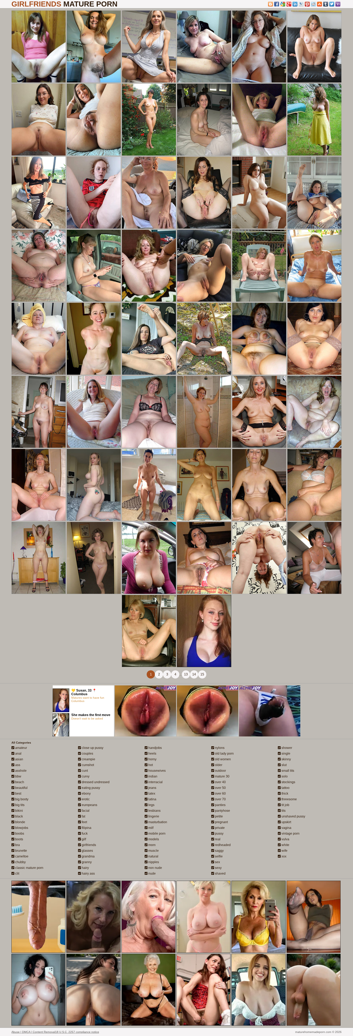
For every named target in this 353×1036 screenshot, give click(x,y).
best (17, 793)
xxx (283, 856)
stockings (288, 782)
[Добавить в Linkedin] (295, 4)
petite (218, 816)
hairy (85, 867)
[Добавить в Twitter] (331, 4)
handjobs (154, 748)
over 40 (220, 782)
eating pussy (90, 787)
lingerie (153, 816)
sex (217, 862)
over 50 (220, 787)
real (217, 839)
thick (284, 793)
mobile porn (156, 833)
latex (151, 793)
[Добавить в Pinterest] (307, 4)
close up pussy (92, 748)
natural (152, 856)
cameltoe (21, 856)
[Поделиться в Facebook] (276, 4)
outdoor (220, 770)
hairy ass (88, 873)
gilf (83, 839)
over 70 (220, 799)
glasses (87, 850)
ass (17, 765)
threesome (289, 799)
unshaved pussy (293, 816)
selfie (218, 856)
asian (18, 759)
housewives (156, 770)
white (285, 845)
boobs (19, 833)
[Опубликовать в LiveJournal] (301, 4)
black (18, 816)
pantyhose (222, 810)
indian (152, 776)
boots (18, 839)
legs (150, 805)
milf (150, 827)
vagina (286, 827)
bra (17, 845)
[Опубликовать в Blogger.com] (270, 4)
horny (151, 759)
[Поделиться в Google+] (288, 4)
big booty (21, 799)
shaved (220, 873)
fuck (84, 833)
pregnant (221, 822)
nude (151, 873)
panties (220, 805)
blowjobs (21, 827)
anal (17, 753)
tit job (285, 805)
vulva (285, 839)
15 (202, 674)
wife (284, 850)
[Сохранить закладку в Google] (282, 4)
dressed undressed (95, 782)
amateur (20, 748)
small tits (287, 770)
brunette (20, 850)
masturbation (157, 822)
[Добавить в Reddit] (313, 4)
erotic (85, 799)
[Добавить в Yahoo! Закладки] (337, 4)
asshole (20, 770)
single (285, 753)
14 (194, 674)
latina (151, 799)
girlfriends (88, 845)
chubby (20, 862)
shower (286, 748)
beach (19, 782)
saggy (219, 850)
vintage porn (290, 833)
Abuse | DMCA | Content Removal (33, 1032)
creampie (88, 759)
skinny (286, 759)
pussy (218, 833)
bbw (17, 776)
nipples (153, 862)
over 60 (220, 793)
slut (284, 765)
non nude (154, 867)
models (153, 839)
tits (283, 810)
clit (16, 873)
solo (284, 776)
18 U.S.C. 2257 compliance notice (77, 1032)
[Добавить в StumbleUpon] (319, 4)
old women (222, 759)
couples (87, 753)
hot (150, 765)
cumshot (87, 765)
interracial (155, 782)
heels (151, 753)
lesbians (154, 810)
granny (86, 862)
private (219, 827)
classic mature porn (28, 867)
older (218, 765)
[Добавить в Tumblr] (325, 4)
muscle (153, 850)
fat (83, 816)
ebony (86, 793)
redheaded (222, 845)
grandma (88, 856)
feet (84, 822)
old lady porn (224, 753)
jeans (151, 787)
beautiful (21, 787)
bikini (18, 810)
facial (85, 810)
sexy (218, 867)
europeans (89, 805)
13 (186, 674)
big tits (19, 805)
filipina (86, 827)
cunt (84, 770)
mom (151, 845)
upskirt (286, 822)
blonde (19, 822)
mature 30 (221, 776)
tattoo (285, 787)
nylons (219, 748)
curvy (85, 776)
